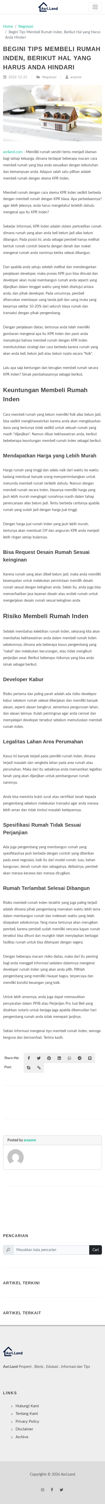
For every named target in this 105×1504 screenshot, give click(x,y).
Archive (22, 1437)
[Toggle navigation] (95, 7)
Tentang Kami (27, 1414)
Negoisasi (25, 26)
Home (8, 26)
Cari (96, 1250)
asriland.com (13, 152)
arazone (30, 1140)
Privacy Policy (27, 1421)
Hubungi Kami (27, 1406)
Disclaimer (24, 1429)
